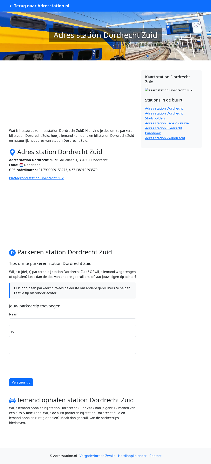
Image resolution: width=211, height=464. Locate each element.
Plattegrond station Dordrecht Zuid (36, 178)
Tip (11, 332)
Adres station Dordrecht (164, 108)
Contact (155, 455)
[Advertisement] (72, 99)
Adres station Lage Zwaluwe (167, 123)
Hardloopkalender (132, 455)
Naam (13, 314)
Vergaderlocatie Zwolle (97, 455)
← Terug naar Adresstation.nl (39, 5)
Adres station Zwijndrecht (165, 138)
